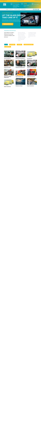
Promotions (37, 3)
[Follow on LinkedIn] (36, 9)
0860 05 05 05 (20, 0)
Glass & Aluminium (30, 85)
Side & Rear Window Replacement (7, 77)
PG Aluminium (29, 58)
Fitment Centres (25, 4)
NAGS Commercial (7, 86)
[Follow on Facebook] (33, 9)
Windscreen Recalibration (20, 58)
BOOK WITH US (8, 24)
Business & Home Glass (28, 44)
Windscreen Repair (7, 67)
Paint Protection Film (19, 76)
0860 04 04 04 (37, 0)
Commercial (7, 46)
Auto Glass (12, 44)
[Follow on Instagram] (35, 9)
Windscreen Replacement (20, 67)
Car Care (19, 44)
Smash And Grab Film (31, 76)
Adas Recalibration (7, 58)
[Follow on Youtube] (38, 9)
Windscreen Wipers (19, 85)
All (6, 44)
